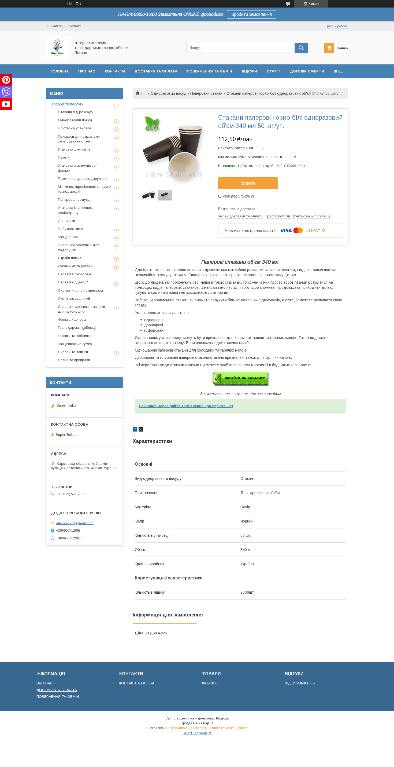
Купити (248, 183)
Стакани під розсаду (75, 112)
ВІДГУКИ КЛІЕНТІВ (300, 683)
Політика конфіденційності (227, 728)
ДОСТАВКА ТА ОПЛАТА (56, 690)
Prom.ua (222, 718)
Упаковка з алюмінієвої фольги (77, 167)
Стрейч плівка (69, 258)
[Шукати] (301, 48)
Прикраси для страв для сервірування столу (79, 138)
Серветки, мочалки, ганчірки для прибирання (81, 309)
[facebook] (135, 430)
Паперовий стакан (206, 93)
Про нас (86, 71)
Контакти (115, 71)
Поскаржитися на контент (185, 728)
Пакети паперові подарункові (82, 179)
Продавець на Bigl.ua (197, 723)
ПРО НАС (44, 683)
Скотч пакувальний (74, 299)
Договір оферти (307, 71)
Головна (60, 71)
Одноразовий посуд (169, 93)
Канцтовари (68, 237)
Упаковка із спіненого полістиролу (76, 210)
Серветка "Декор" (73, 282)
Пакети (63, 157)
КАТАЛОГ (210, 683)
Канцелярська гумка (75, 344)
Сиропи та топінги (73, 352)
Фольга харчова (72, 319)
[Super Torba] (57, 57)
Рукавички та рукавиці (76, 266)
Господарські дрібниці (77, 328)
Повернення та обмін (209, 71)
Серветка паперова (74, 274)
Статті (273, 71)
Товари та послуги (67, 104)
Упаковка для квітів (74, 149)
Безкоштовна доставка (236, 209)
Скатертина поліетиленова (80, 290)
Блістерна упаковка (74, 128)
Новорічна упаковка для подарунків (78, 247)
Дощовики (66, 221)
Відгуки (249, 71)
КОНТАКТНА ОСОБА (136, 683)
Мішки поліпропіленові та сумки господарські (84, 189)
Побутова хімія (70, 229)
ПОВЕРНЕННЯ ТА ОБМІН (57, 697)
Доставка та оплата (156, 71)
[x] (141, 430)
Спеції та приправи (74, 360)
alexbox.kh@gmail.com (75, 523)
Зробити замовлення (251, 14)
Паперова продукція (75, 200)
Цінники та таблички (74, 336)
